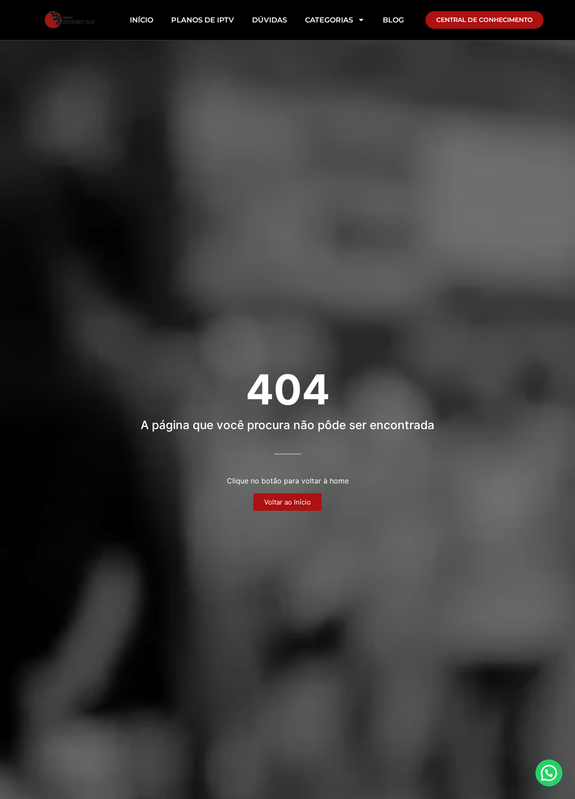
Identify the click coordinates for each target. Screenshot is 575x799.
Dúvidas (269, 20)
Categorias (329, 20)
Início (141, 20)
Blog (393, 20)
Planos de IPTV (202, 20)
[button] (548, 772)
